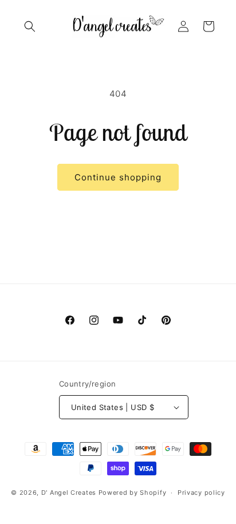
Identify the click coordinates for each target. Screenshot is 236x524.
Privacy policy (201, 492)
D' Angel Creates (68, 492)
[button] (29, 26)
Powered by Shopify (133, 492)
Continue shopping (118, 177)
